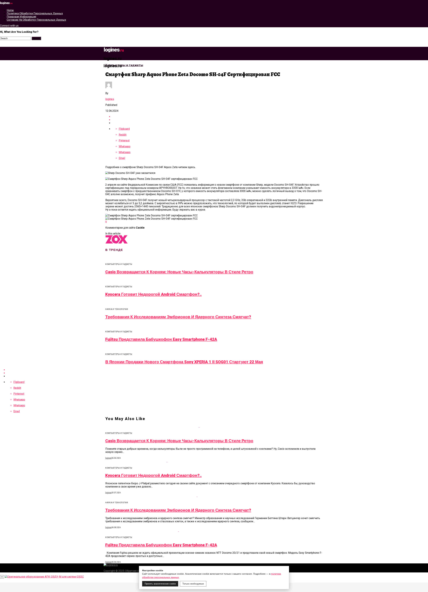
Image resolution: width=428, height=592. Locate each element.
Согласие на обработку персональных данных (36, 19)
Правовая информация (21, 16)
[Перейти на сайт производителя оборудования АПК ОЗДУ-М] (44, 576)
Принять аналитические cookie (160, 583)
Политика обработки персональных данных (35, 13)
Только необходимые (193, 583)
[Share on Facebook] (217, 116)
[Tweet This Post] (217, 119)
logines (109, 99)
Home (10, 10)
